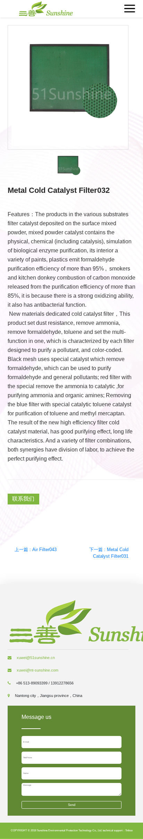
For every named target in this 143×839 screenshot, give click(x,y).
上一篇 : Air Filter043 (36, 549)
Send (71, 805)
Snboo (129, 830)
